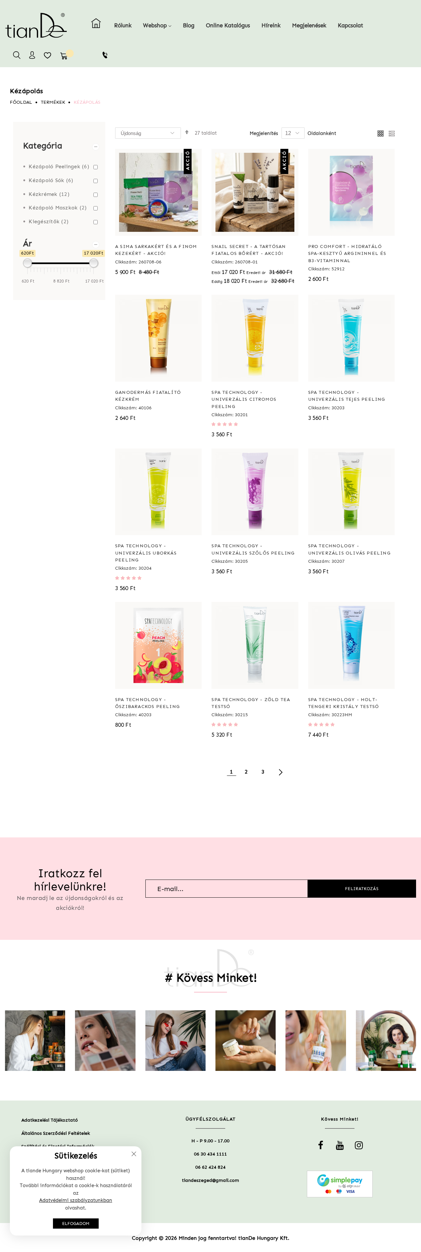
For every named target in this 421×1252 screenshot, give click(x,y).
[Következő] (280, 771)
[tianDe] (21, 25)
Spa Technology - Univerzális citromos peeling (243, 399)
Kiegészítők (46, 221)
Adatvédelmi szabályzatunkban (75, 1200)
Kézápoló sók (49, 180)
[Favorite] (47, 55)
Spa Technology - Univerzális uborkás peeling (146, 553)
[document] (75, 1191)
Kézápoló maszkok (56, 207)
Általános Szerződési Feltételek (55, 1133)
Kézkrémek (47, 194)
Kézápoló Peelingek (57, 166)
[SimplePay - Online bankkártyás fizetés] (340, 1184)
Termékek (53, 102)
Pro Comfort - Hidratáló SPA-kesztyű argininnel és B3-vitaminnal (347, 253)
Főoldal (21, 102)
